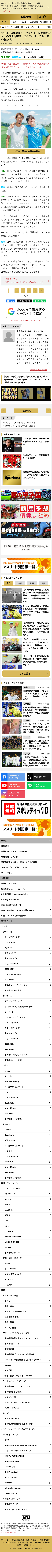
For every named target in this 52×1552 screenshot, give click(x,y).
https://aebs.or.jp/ (8, 1532)
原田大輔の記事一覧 (38, 370)
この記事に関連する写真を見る (26, 151)
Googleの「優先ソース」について (24, 320)
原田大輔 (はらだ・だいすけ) (29, 331)
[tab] (5, 22)
